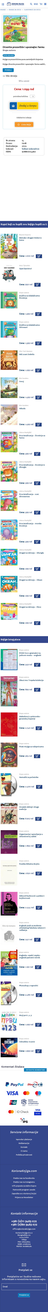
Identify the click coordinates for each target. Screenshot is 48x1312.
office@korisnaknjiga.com (24, 1229)
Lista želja (26, 124)
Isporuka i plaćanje (24, 1139)
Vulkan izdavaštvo (30, 149)
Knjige (3, 10)
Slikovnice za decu (32, 10)
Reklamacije (24, 1143)
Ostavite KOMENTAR (35, 1070)
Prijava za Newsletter (24, 1197)
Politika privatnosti (24, 1155)
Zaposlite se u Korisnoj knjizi (24, 1193)
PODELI (8, 70)
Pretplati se (24, 1295)
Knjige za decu (15, 10)
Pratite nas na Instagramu (24, 1182)
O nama (24, 1151)
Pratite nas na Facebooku (24, 1178)
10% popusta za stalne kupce (24, 1186)
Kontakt (24, 1147)
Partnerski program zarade (24, 1190)
